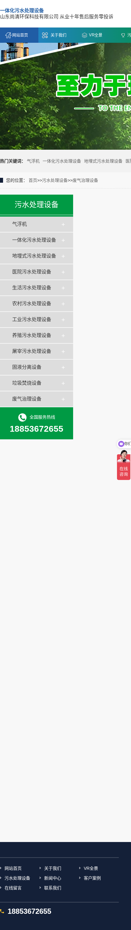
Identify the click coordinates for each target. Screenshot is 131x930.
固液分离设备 (26, 367)
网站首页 (20, 35)
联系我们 (52, 887)
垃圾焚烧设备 (26, 383)
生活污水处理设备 (31, 287)
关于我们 (58, 35)
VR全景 (95, 35)
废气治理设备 (85, 180)
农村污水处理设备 (31, 303)
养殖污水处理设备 (31, 335)
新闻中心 (52, 878)
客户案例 (92, 878)
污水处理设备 (55, 180)
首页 (33, 180)
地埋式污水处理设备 (103, 161)
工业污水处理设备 (31, 319)
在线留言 (13, 887)
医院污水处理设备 (31, 271)
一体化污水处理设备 (62, 161)
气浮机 (33, 161)
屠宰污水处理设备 (31, 351)
